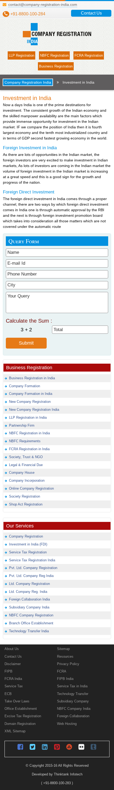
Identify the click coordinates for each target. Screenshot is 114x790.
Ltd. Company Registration (29, 584)
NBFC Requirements (25, 441)
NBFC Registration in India (29, 433)
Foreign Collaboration (73, 716)
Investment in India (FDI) (28, 544)
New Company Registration (30, 402)
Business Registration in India (32, 378)
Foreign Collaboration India (29, 599)
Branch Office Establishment (31, 623)
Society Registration (24, 496)
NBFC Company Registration (31, 615)
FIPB (8, 671)
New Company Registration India (34, 410)
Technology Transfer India (29, 631)
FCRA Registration (88, 55)
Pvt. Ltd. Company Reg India (31, 576)
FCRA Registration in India (29, 449)
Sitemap (63, 649)
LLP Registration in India (28, 417)
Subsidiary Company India (29, 607)
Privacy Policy (68, 664)
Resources (65, 656)
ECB (8, 694)
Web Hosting (67, 724)
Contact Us (91, 13)
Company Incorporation (27, 480)
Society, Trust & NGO (26, 457)
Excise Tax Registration (23, 716)
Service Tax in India (72, 686)
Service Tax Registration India (32, 560)
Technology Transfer (72, 694)
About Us (12, 649)
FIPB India (65, 679)
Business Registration (56, 66)
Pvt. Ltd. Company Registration (33, 568)
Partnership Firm (21, 425)
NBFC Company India (73, 709)
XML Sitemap (15, 731)
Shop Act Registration (25, 504)
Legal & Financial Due (26, 465)
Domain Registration (20, 724)
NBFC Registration (54, 55)
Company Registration (26, 536)
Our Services (20, 526)
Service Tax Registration (28, 552)
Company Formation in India (30, 394)
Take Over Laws (17, 701)
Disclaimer (13, 664)
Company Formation (24, 386)
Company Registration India (28, 82)
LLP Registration (21, 55)
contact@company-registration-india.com (42, 5)
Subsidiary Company (73, 701)
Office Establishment (21, 709)
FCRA (61, 671)
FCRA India (13, 679)
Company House (21, 473)
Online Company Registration (31, 488)
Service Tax (14, 686)
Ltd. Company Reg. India (28, 592)
